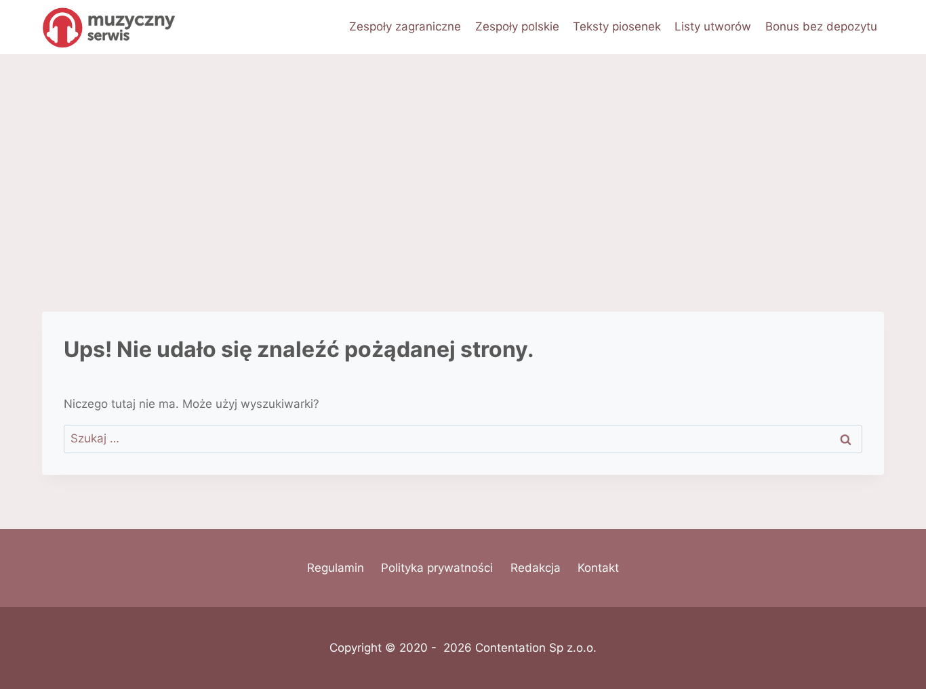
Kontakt (598, 568)
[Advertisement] (463, 156)
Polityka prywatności (437, 568)
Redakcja (535, 568)
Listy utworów (713, 26)
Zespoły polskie (517, 26)
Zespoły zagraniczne (405, 26)
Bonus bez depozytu (821, 26)
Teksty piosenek (617, 26)
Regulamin (335, 568)
